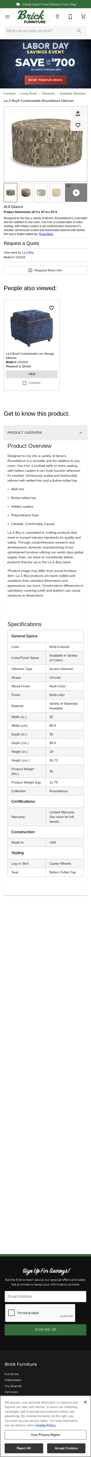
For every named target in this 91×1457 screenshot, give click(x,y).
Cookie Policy (46, 1425)
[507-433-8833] (70, 16)
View (31, 374)
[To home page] (31, 17)
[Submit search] (79, 31)
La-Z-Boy (28, 252)
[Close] (85, 1402)
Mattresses (13, 1380)
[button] (7, 16)
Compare (35, 382)
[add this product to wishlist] (77, 125)
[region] (45, 1426)
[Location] (57, 16)
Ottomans (48, 93)
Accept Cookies (66, 1448)
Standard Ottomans (73, 93)
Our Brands (13, 1386)
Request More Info (48, 270)
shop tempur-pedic (45, 80)
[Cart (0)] (83, 16)
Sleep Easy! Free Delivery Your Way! (49, 4)
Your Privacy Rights (45, 1435)
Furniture (10, 93)
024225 (20, 257)
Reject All (24, 1448)
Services (11, 1392)
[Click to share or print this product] (77, 113)
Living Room (28, 93)
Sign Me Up (45, 1330)
